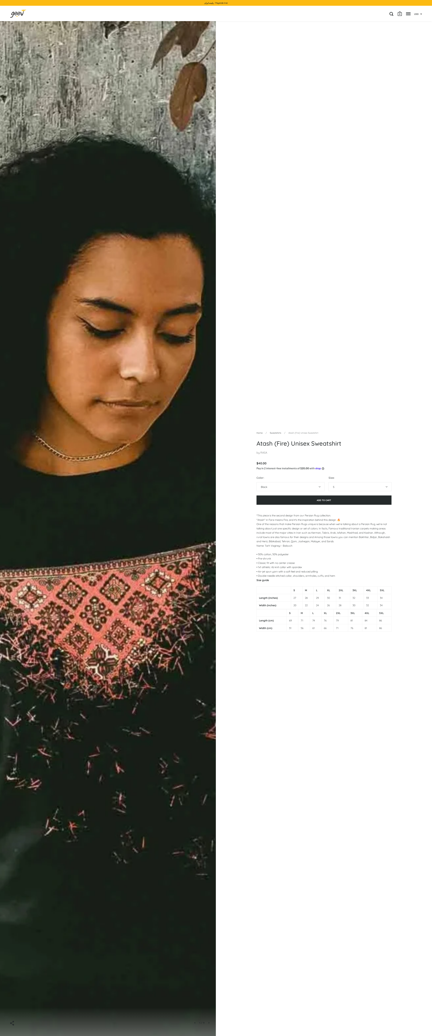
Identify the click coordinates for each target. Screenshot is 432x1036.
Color (259, 477)
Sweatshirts (275, 432)
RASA (263, 452)
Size (331, 477)
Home (259, 432)
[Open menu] (408, 14)
